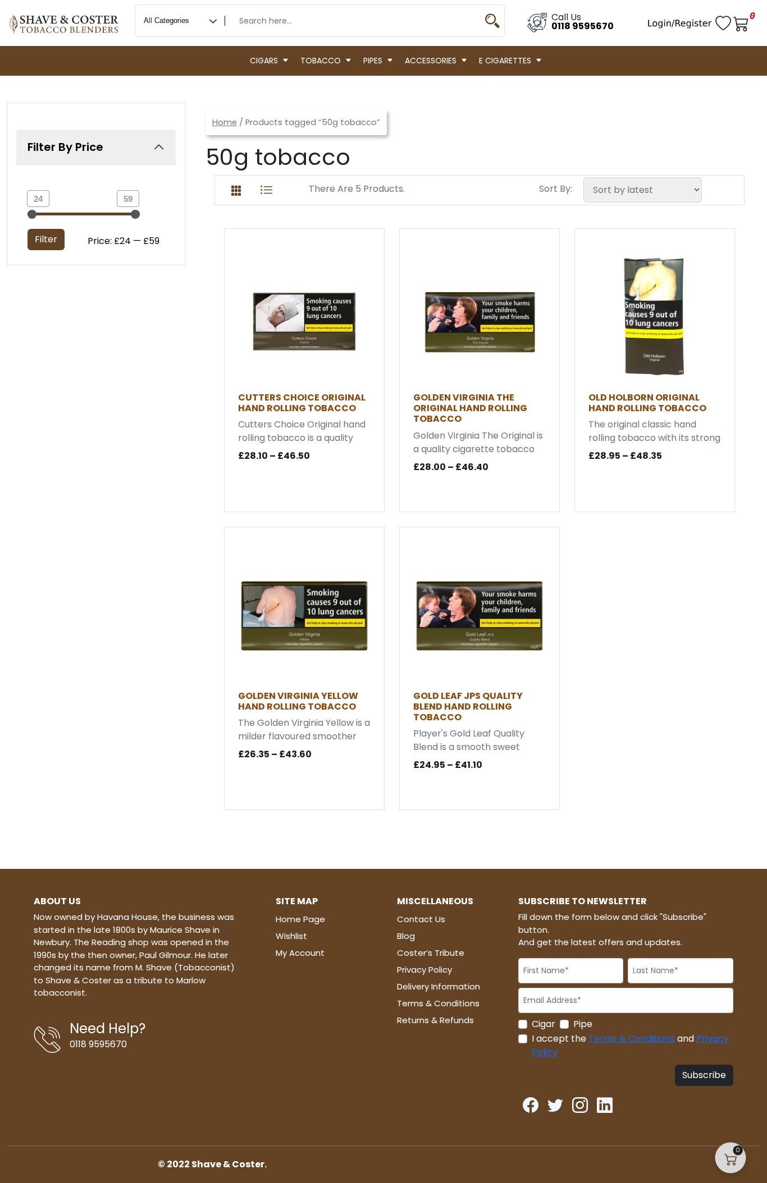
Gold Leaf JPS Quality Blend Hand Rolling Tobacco (468, 706)
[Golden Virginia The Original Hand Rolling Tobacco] (479, 316)
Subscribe (704, 1075)
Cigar (543, 1024)
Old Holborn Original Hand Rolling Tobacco (647, 403)
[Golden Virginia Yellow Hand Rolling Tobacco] (304, 615)
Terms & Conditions (438, 1003)
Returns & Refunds (435, 1020)
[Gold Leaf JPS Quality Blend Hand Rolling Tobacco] (479, 615)
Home (224, 122)
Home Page (300, 919)
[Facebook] (530, 1102)
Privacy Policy (424, 969)
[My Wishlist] (724, 22)
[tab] (236, 188)
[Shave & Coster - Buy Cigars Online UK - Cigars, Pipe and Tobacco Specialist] (64, 19)
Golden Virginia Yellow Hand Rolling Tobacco (298, 701)
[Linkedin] (604, 1102)
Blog (406, 936)
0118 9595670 (582, 26)
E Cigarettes (505, 60)
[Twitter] (555, 1102)
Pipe (582, 1024)
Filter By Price (65, 147)
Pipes (372, 60)
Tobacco (320, 60)
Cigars (264, 60)
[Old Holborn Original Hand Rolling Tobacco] (654, 316)
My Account (300, 953)
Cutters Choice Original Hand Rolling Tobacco (302, 403)
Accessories (430, 60)
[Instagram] (580, 1102)
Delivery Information (438, 986)
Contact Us (421, 919)
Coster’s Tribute (430, 953)
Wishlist (291, 936)
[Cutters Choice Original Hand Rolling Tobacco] (304, 316)
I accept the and (630, 1045)
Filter (46, 239)
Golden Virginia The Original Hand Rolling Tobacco (470, 408)
